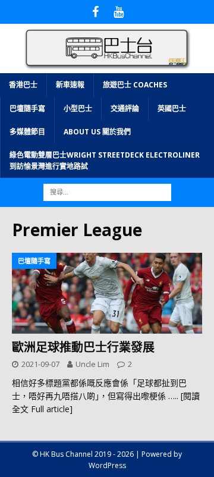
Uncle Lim (92, 364)
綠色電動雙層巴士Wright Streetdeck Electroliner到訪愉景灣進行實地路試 (105, 160)
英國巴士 (172, 108)
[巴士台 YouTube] (118, 12)
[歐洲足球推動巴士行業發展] (107, 293)
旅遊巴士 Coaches (135, 85)
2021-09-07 (40, 364)
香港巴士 (23, 85)
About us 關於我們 (97, 132)
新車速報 (70, 85)
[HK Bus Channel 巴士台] (107, 66)
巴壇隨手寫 (27, 108)
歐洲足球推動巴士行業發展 (83, 347)
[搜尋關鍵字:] (107, 191)
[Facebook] (95, 12)
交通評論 (125, 108)
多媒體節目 (27, 132)
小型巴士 (78, 108)
